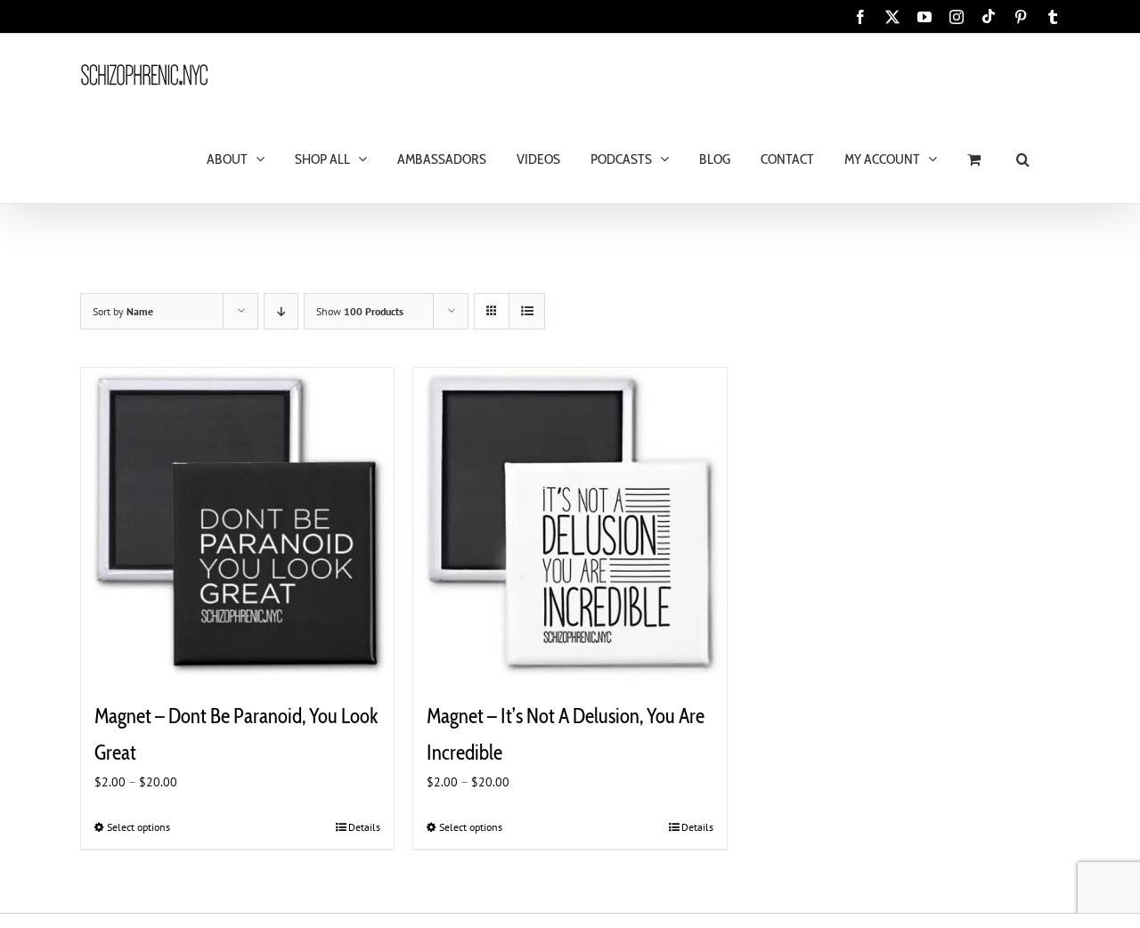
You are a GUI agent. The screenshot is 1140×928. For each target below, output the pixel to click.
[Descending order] (281, 311)
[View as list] (526, 311)
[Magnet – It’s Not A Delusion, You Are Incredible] (569, 524)
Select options (138, 827)
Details (364, 827)
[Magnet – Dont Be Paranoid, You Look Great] (237, 524)
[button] (1023, 158)
